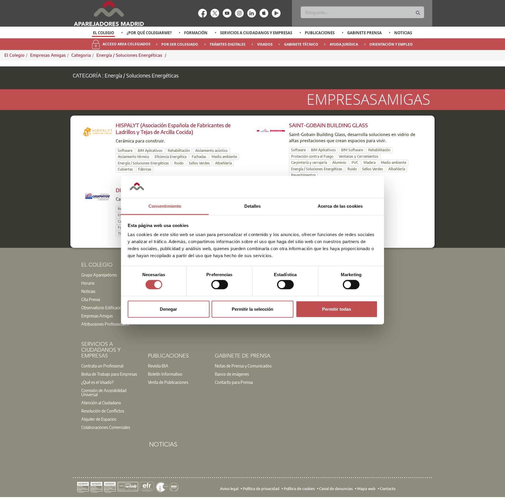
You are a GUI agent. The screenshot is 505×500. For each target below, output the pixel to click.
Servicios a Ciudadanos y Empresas (256, 32)
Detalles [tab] (252, 206)
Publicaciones (320, 32)
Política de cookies (299, 488)
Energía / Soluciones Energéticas (129, 55)
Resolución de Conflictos (102, 410)
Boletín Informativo (165, 374)
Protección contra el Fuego (312, 156)
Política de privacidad (261, 488)
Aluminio (339, 162)
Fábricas (144, 169)
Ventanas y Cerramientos (358, 156)
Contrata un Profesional (102, 365)
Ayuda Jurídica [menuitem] (344, 44)
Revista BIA (158, 365)
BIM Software (352, 150)
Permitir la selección (252, 308)
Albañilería (223, 163)
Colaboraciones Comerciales (105, 427)
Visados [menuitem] (265, 44)
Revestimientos (303, 175)
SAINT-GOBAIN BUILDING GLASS (328, 125)
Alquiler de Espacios (98, 419)
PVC (355, 162)
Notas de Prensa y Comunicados (243, 365)
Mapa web (366, 488)
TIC (120, 233)
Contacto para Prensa (234, 382)
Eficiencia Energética (170, 156)
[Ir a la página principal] (109, 13)
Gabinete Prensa (364, 32)
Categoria (81, 55)
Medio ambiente (224, 156)
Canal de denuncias (336, 488)
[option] (103, 33)
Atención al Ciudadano (101, 402)
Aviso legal (229, 488)
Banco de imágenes (232, 374)
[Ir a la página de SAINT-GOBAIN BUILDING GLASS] (271, 130)
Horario (88, 283)
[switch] (219, 284)
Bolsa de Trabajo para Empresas (109, 374)
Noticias (403, 32)
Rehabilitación (179, 150)
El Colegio (103, 32)
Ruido (179, 163)
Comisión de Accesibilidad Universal (104, 392)
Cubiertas (125, 169)
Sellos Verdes (199, 163)
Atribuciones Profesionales (105, 324)
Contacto (387, 488)
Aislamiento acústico (211, 150)
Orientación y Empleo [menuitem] (391, 44)
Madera (370, 162)
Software (125, 150)
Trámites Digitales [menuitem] (227, 44)
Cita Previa (90, 299)
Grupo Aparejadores (99, 274)
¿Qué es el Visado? (97, 382)
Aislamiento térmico (133, 156)
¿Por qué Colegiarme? (149, 32)
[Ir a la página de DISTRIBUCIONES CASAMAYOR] (98, 195)
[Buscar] (418, 13)
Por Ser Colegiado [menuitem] (179, 44)
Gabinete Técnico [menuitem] (301, 44)
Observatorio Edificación (102, 307)
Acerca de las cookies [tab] (340, 206)
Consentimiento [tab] (164, 206)
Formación (195, 32)
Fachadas (199, 156)
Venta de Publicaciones (168, 382)
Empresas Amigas (48, 55)
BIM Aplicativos (150, 150)
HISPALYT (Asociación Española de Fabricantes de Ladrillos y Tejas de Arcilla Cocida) (173, 128)
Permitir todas (336, 308)
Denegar (168, 308)
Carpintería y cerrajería (309, 162)
